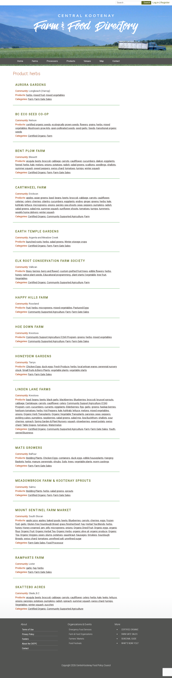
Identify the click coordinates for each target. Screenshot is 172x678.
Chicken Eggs (33, 366)
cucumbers (89, 161)
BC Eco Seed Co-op (32, 114)
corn (27, 406)
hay (83, 524)
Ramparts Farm (29, 557)
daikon (99, 161)
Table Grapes (29, 425)
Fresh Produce (61, 366)
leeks (105, 597)
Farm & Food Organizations (80, 634)
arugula (30, 161)
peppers (88, 205)
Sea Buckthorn (90, 417)
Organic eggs (101, 527)
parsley (60, 205)
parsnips (89, 414)
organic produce (98, 531)
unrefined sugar (73, 538)
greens (95, 201)
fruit (28, 307)
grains (92, 124)
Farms (35, 61)
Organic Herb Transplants (37, 414)
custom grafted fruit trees (74, 271)
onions (48, 164)
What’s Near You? (130, 643)
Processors (52, 61)
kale (32, 164)
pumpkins (98, 205)
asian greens (41, 197)
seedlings (101, 164)
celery (28, 201)
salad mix (35, 208)
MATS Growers (28, 447)
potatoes (57, 164)
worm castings (101, 461)
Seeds (91, 128)
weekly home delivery (26, 212)
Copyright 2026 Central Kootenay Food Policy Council (86, 665)
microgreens (40, 205)
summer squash (24, 168)
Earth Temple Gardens (37, 231)
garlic (88, 406)
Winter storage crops (75, 241)
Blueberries (80, 399)
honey (18, 274)
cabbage (56, 161)
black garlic (53, 399)
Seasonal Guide (128, 638)
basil (51, 197)
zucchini (49, 604)
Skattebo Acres (30, 587)
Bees (29, 271)
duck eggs (47, 366)
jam (43, 527)
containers (64, 458)
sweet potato (98, 421)
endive (79, 201)
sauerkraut (69, 535)
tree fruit (101, 274)
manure (36, 461)
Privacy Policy (28, 634)
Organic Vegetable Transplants (68, 414)
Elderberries (72, 406)
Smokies (92, 535)
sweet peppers (42, 168)
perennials (46, 461)
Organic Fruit (27, 531)
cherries (36, 201)
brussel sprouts (104, 399)
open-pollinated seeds (63, 128)
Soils (64, 461)
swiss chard (57, 168)
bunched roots (34, 241)
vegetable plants (60, 370)
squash (71, 421)
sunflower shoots (69, 208)
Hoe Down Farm (29, 326)
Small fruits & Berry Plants (36, 370)
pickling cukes (23, 417)
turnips (80, 168)
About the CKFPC (29, 643)
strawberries (83, 421)
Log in (156, 2)
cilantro (46, 201)
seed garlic (81, 128)
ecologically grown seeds (65, 124)
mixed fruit (39, 95)
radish (66, 164)
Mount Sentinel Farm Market (43, 510)
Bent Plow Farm (30, 151)
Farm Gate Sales (43, 99)
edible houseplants (93, 458)
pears (42, 535)
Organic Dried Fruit (83, 527)
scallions (90, 164)
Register (165, 2)
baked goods (53, 520)
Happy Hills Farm (31, 297)
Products (71, 61)
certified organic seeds (38, 124)
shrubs (57, 461)
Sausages (81, 535)
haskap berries (108, 406)
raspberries (49, 417)
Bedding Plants (34, 458)
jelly (48, 527)
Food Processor (54, 542)
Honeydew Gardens (33, 356)
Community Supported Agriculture (65, 216)
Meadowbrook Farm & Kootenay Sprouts (53, 480)
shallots (111, 164)
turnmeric (104, 208)
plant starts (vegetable (84, 274)
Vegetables (21, 278)
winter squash (92, 168)
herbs (29, 95)
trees (71, 461)
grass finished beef (70, 524)
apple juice (32, 520)
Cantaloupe (31, 403)
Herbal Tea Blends (95, 524)
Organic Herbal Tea (45, 531)
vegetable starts (78, 370)
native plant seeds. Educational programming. (47, 274)
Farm (30, 99)
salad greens (77, 164)
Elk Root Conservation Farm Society (50, 260)
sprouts (69, 491)
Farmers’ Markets (76, 638)
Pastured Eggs (81, 307)
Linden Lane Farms (33, 389)
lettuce (28, 205)
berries (36, 271)
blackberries (66, 399)
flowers (84, 124)
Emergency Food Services (80, 629)
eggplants (109, 161)
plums (49, 535)
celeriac (19, 201)
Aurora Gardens (30, 84)
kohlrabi (19, 205)
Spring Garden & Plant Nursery (51, 421)
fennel (18, 164)
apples (29, 197)
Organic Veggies (29, 535)
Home (20, 61)
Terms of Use (28, 629)
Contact (116, 61)
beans (58, 197)
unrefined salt (56, 538)
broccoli (46, 161)
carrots (65, 161)
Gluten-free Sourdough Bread (43, 524)
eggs (102, 520)
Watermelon (55, 425)
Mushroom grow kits (39, 128)
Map (102, 61)
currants (48, 406)
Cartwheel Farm (30, 187)
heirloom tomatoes (25, 410)
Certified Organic (37, 135)
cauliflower (76, 161)
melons (39, 164)
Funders (25, 639)
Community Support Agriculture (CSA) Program (51, 337)
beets (38, 161)
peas (80, 205)
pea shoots (70, 205)
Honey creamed (31, 527)
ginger (87, 201)
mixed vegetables (55, 95)
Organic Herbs (64, 531)
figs (82, 406)
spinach (29, 421)
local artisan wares (87, 366)
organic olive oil (81, 531)
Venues (87, 61)
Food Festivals (75, 643)
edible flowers (96, 271)
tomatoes (70, 168)
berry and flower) (50, 271)
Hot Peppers (50, 410)
